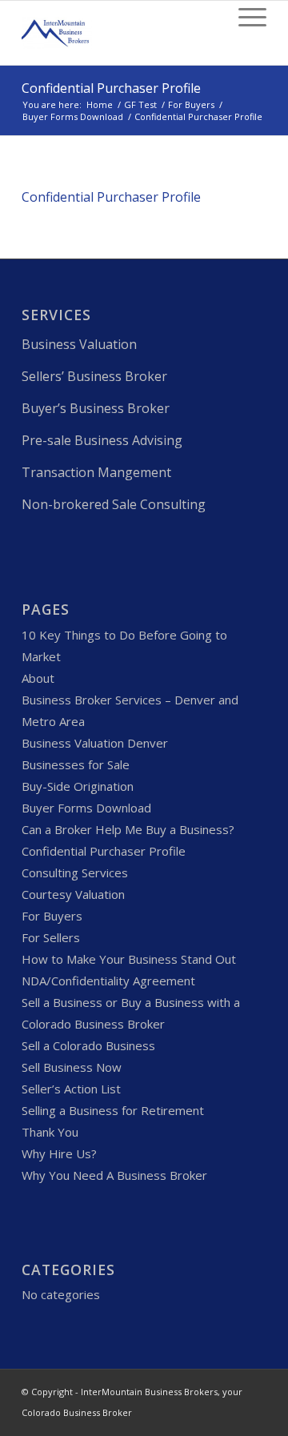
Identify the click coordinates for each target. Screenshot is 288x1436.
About (38, 678)
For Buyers (191, 104)
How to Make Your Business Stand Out (129, 959)
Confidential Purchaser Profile (111, 88)
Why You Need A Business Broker (114, 1175)
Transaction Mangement (96, 472)
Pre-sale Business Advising (102, 440)
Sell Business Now (72, 1067)
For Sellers (51, 937)
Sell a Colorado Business (88, 1045)
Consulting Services (75, 872)
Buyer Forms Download (72, 116)
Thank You (50, 1132)
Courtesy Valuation (73, 894)
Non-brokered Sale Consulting (114, 504)
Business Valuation (79, 344)
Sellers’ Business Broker (94, 376)
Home (99, 104)
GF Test (140, 104)
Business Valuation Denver (95, 743)
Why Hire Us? (59, 1153)
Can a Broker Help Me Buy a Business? (128, 829)
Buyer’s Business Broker (96, 408)
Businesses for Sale (76, 764)
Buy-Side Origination (78, 786)
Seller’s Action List (71, 1089)
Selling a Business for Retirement (113, 1110)
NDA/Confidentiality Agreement (108, 981)
